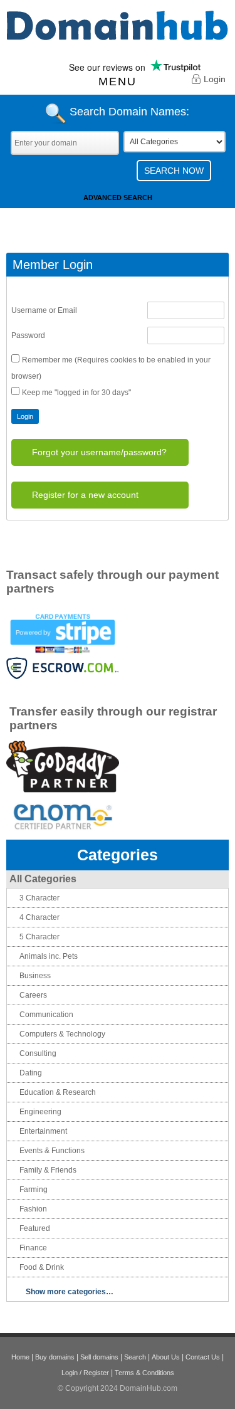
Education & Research (57, 1092)
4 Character (39, 917)
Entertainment (43, 1131)
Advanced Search (117, 197)
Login (215, 79)
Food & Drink (41, 1267)
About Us (166, 1357)
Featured (34, 1228)
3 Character (39, 898)
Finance (33, 1247)
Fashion (33, 1209)
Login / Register (85, 1372)
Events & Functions (52, 1150)
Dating (30, 1073)
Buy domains (55, 1357)
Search (135, 1357)
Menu (117, 81)
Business (35, 975)
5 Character (39, 936)
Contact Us (202, 1357)
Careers (33, 995)
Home (20, 1357)
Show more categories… (69, 1291)
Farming (33, 1189)
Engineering (40, 1111)
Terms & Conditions (144, 1372)
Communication (46, 1014)
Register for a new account (85, 495)
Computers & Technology (62, 1034)
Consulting (37, 1053)
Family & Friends (47, 1170)
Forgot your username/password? (99, 452)
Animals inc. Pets (48, 956)
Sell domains (99, 1357)
